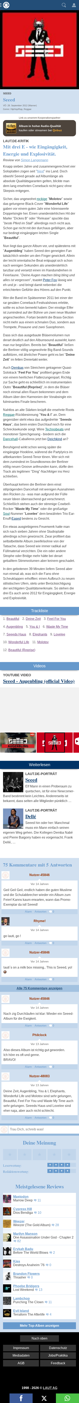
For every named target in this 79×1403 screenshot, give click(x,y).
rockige (42, 199)
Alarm (28, 911)
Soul (6, 513)
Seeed (7, 93)
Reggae (27, 109)
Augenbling (14, 626)
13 (40, 1289)
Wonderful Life (18, 642)
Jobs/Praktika (58, 1355)
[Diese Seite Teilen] (21, 1398)
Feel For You (56, 618)
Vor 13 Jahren (40, 1044)
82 (19, 1241)
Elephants (40, 634)
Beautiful (12, 618)
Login (74, 5)
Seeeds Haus (16, 634)
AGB (21, 1363)
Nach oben (39, 1338)
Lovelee (59, 634)
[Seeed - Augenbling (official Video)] (18, 742)
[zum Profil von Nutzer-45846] (5, 875)
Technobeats (54, 429)
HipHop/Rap (16, 109)
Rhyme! (40, 921)
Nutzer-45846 (39, 875)
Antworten (40, 911)
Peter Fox (50, 280)
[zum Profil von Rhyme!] (5, 921)
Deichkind (54, 439)
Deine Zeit (33, 618)
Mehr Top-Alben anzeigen (39, 1325)
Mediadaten (21, 1355)
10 (39, 1212)
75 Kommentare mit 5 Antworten (37, 864)
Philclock (39, 1035)
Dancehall (10, 439)
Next (40, 171)
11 (39, 1200)
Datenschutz (58, 1348)
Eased (16, 518)
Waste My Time (57, 626)
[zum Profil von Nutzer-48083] (5, 1076)
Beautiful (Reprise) (21, 650)
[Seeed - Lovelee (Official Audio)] (55, 742)
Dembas (17, 367)
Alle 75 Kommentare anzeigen (39, 988)
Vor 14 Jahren (40, 884)
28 (57, 1225)
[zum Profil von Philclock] (5, 1035)
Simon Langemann (34, 160)
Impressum (21, 1348)
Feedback (58, 1363)
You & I (34, 626)
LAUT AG (50, 1388)
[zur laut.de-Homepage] (5, 5)
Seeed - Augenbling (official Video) (39, 680)
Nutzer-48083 (39, 1076)
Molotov (43, 642)
